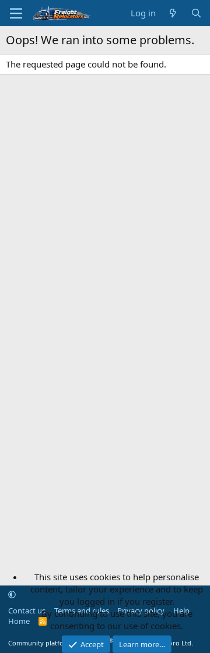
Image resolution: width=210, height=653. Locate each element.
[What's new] (173, 13)
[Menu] (16, 13)
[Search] (196, 13)
